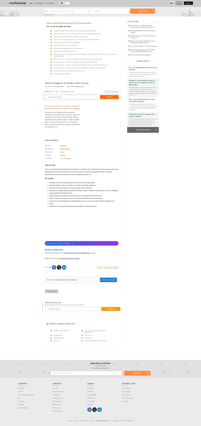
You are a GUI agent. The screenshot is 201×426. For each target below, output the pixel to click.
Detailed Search (48, 14)
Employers (188, 3)
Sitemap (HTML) (92, 395)
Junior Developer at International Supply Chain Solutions (71, 36)
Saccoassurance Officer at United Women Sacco (144, 46)
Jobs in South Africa (127, 398)
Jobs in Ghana (126, 388)
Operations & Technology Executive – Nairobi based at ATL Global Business (76, 39)
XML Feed (90, 391)
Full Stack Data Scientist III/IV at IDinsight (67, 42)
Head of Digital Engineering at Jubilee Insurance (68, 48)
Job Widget (90, 388)
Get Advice (39, 3)
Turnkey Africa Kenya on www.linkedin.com (77, 253)
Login (171, 3)
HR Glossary (56, 408)
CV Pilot (20, 391)
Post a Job (55, 388)
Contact (76, 420)
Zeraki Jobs (88, 338)
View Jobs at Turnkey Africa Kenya (75, 86)
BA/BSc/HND (64, 149)
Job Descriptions (57, 411)
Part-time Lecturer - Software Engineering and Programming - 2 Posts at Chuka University (81, 65)
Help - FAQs (90, 401)
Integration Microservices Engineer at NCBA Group (69, 71)
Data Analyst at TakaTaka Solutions (64, 51)
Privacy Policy (84, 420)
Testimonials (91, 398)
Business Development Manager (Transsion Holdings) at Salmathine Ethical (143, 41)
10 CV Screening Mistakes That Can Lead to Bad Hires (143, 68)
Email (116, 91)
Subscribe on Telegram (108, 280)
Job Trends (21, 404)
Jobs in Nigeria (126, 395)
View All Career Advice (143, 130)
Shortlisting (56, 395)
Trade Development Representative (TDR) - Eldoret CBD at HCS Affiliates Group (143, 50)
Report (116, 267)
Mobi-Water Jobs (59, 338)
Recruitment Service (58, 391)
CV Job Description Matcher (26, 395)
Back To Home (52, 291)
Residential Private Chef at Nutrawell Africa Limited (143, 31)
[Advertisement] (101, 118)
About (70, 420)
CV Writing (21, 401)
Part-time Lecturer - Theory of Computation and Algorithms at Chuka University (78, 59)
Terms (91, 420)
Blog (19, 398)
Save (108, 91)
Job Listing (21, 388)
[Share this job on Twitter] (59, 267)
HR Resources (57, 404)
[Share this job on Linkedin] (64, 267)
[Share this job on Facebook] (54, 267)
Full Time (63, 146)
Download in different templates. (70, 258)
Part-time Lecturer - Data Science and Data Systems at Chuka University (75, 62)
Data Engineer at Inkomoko (62, 74)
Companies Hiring (23, 408)
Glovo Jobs (88, 335)
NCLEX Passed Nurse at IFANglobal (141, 55)
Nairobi (62, 155)
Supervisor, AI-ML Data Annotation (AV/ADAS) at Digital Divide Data (75, 31)
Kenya (65, 3)
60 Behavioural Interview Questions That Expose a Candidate (142, 115)
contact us (77, 108)
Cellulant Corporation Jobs (62, 330)
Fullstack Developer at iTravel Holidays (65, 45)
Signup (179, 3)
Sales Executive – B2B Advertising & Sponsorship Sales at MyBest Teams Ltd (142, 26)
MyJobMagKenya (127, 420)
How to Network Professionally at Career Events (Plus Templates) (142, 100)
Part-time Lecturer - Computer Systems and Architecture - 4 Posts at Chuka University (79, 68)
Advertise (90, 404)
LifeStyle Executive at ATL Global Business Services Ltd (143, 36)
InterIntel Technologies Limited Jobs (95, 340)
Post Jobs (50, 3)
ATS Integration (57, 401)
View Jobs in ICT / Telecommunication (54, 86)
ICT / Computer (65, 158)
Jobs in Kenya (126, 391)
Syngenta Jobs (58, 335)
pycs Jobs (56, 340)
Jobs (31, 3)
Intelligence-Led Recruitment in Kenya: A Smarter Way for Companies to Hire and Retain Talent (142, 83)
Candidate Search (57, 398)
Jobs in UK (125, 401)
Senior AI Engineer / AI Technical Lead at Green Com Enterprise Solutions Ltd (77, 34)
